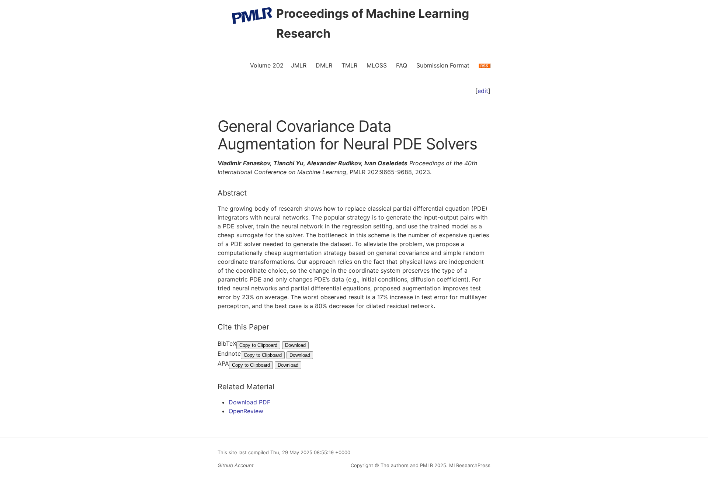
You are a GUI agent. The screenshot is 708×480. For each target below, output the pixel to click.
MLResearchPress (469, 465)
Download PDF (249, 402)
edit (483, 90)
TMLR (349, 65)
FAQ (401, 65)
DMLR (324, 65)
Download (295, 345)
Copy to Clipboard (258, 345)
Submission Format (442, 65)
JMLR (298, 65)
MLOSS (377, 65)
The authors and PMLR (407, 465)
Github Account (236, 465)
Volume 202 (267, 65)
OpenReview (246, 411)
